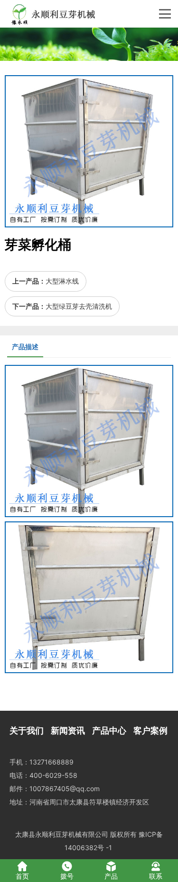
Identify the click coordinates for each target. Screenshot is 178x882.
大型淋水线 (62, 281)
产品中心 (109, 730)
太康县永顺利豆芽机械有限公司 (61, 834)
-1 (109, 847)
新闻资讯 (68, 730)
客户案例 (150, 730)
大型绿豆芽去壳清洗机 (79, 306)
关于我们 (26, 730)
